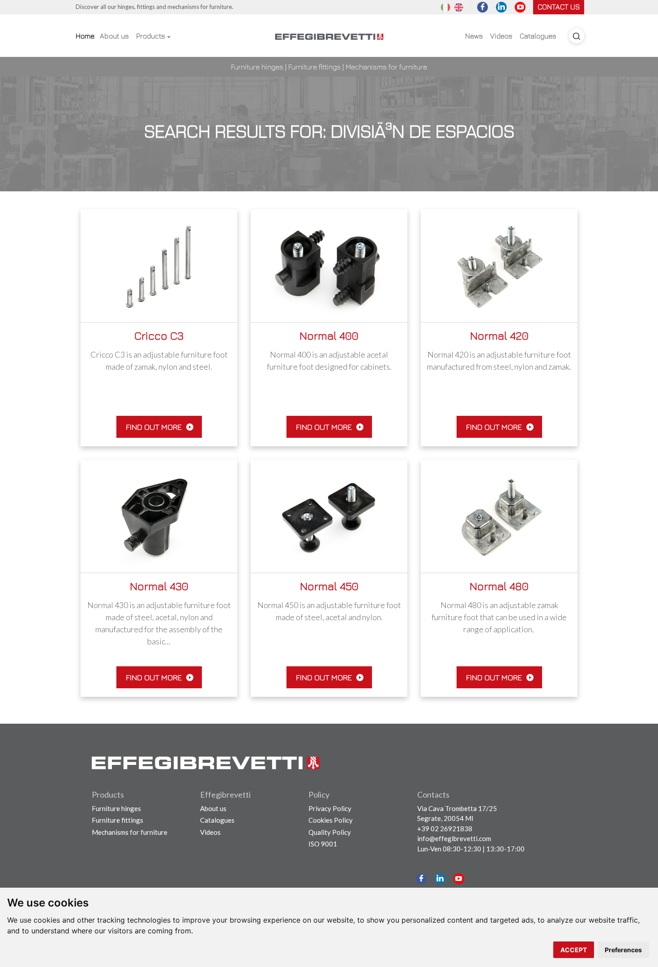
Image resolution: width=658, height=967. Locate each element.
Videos (501, 36)
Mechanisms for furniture (386, 67)
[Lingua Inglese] (459, 6)
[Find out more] (159, 265)
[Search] (576, 35)
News (474, 36)
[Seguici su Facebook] (482, 7)
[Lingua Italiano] (445, 6)
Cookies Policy (330, 820)
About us (114, 36)
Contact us (559, 7)
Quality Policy (329, 832)
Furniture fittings (314, 67)
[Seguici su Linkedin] (501, 7)
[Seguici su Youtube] (520, 7)
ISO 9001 (322, 844)
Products (150, 36)
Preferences (623, 950)
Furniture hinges (257, 67)
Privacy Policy (329, 808)
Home (85, 36)
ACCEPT (573, 950)
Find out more (155, 427)
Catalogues (538, 36)
